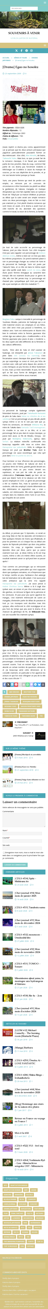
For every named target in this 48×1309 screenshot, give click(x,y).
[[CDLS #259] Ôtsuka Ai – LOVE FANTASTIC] (8, 1062)
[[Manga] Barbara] (8, 1050)
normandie (35, 1223)
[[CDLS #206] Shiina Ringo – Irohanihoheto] (8, 1077)
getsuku (39, 1213)
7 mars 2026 (22, 1152)
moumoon (28, 1218)
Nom (5, 830)
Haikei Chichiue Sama (13, 586)
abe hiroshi (14, 692)
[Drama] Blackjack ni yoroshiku (28, 754)
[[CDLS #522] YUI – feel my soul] (8, 1148)
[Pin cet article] (16, 684)
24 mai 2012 (22, 782)
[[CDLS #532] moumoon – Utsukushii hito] (8, 937)
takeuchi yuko (10, 716)
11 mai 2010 (22, 1051)
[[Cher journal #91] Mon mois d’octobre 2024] (8, 1010)
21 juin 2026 (22, 999)
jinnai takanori (11, 701)
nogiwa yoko (10, 706)
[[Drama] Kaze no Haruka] (8, 769)
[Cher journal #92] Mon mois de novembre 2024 (27, 950)
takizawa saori (28, 716)
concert (33, 1204)
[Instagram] (31, 50)
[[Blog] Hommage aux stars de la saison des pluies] (8, 1106)
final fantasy (17, 1213)
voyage (30, 1246)
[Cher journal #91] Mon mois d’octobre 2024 (27, 1010)
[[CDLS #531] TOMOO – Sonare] (8, 966)
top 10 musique (10, 1246)
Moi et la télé (22, 1132)
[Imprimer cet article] (24, 684)
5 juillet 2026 (22, 970)
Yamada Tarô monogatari (33, 427)
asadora (7, 1195)
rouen (34, 1232)
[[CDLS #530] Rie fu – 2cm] (8, 998)
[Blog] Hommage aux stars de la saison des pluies (29, 1105)
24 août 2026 (22, 885)
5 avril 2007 (22, 1136)
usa (22, 1246)
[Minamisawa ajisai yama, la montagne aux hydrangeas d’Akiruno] (8, 980)
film (6, 1213)
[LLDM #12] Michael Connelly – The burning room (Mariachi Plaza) (27, 1033)
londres (16, 1218)
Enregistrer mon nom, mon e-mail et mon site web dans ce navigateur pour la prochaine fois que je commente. (23, 855)
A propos (15, 1278)
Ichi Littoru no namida (26, 355)
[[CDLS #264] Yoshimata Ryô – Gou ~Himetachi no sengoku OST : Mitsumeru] (8, 1162)
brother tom (29, 692)
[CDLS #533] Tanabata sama (30, 907)
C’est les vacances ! (20, 1294)
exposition (26, 1209)
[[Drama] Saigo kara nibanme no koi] (8, 782)
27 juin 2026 (22, 987)
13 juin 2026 (22, 1015)
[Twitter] (16, 50)
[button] (44, 3)
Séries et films (20, 58)
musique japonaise (12, 1223)
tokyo (31, 1241)
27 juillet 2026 (23, 941)
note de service (10, 1227)
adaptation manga (18, 1185)
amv (26, 1190)
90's (5, 1185)
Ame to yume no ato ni (21, 455)
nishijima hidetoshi (31, 701)
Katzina (5, 1282)
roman (25, 1232)
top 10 (40, 1241)
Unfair (5, 441)
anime (33, 1190)
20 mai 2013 (22, 1081)
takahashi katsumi (27, 711)
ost (29, 1227)
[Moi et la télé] (8, 1135)
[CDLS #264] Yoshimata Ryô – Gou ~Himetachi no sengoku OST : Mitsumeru (30, 1163)
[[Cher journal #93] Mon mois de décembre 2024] (8, 922)
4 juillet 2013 (22, 1125)
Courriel (6, 838)
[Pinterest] (26, 50)
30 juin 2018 (22, 1039)
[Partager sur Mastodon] (31, 684)
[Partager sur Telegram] (35, 684)
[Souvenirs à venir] (24, 27)
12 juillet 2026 (23, 955)
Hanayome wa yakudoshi (14, 447)
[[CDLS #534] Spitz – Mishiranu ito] (8, 881)
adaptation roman (12, 1190)
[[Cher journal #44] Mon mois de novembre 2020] (8, 1091)
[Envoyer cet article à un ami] (20, 684)
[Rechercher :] (24, 8)
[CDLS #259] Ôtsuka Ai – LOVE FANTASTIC (28, 1062)
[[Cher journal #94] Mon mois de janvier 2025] (8, 895)
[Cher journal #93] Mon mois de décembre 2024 (27, 921)
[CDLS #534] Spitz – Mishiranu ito (25, 880)
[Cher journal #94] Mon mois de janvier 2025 (27, 894)
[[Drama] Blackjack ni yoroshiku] (8, 756)
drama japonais (11, 697)
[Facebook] (21, 50)
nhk (25, 1223)
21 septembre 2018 (25, 770)
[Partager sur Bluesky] (39, 684)
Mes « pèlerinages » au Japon (24, 1290)
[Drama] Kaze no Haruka (25, 767)
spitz (20, 1237)
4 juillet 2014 (22, 1067)
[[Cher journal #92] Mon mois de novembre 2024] (8, 951)
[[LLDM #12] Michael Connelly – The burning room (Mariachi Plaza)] (8, 1032)
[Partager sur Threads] (43, 684)
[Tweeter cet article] (8, 684)
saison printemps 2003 (30, 706)
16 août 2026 (22, 899)
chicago (22, 1204)
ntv (22, 1227)
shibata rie (9, 711)
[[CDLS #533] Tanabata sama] (8, 910)
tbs (41, 716)
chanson (32, 1199)
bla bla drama (10, 1199)
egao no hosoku (30, 697)
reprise (7, 1232)
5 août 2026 (22, 926)
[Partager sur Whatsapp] (28, 684)
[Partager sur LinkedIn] (12, 684)
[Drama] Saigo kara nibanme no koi (30, 779)
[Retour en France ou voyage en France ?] (8, 1120)
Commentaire (8, 811)
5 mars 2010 (22, 757)
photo (37, 1227)
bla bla (29, 1195)
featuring (38, 1209)
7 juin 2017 (21, 1110)
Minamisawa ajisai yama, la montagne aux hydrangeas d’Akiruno (29, 981)
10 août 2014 (22, 1169)
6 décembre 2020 (24, 1096)
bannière (19, 1195)
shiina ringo (9, 1237)
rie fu (16, 1232)
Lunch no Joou (33, 270)
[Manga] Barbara (24, 1047)
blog (22, 1199)
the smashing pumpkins (14, 1241)
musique (40, 1218)
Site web (6, 845)
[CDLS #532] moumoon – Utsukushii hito (28, 936)
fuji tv (29, 1213)
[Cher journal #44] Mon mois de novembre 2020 (27, 1091)
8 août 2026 (22, 911)
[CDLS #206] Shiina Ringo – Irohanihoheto (29, 1076)
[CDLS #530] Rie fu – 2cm (28, 995)
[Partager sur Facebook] (4, 684)
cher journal (9, 1204)
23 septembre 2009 (13, 73)
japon (6, 1218)
